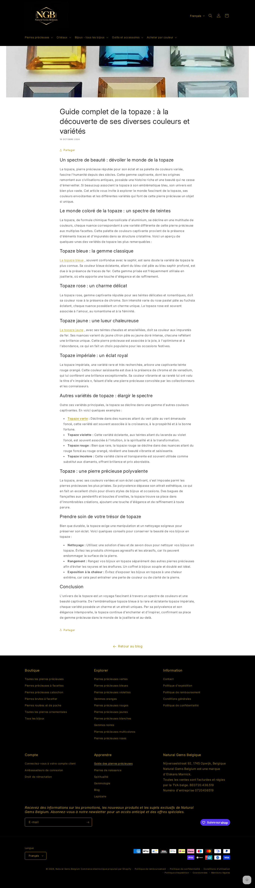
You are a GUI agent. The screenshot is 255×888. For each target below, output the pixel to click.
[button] (38, 37)
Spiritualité (101, 776)
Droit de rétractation (38, 776)
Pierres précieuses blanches (112, 718)
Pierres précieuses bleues (111, 685)
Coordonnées (200, 872)
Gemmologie (102, 783)
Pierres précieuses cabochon (44, 692)
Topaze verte (78, 418)
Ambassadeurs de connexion (44, 770)
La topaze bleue (72, 260)
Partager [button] (69, 150)
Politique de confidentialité (181, 705)
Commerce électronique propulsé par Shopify (106, 868)
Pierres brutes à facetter (41, 698)
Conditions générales (177, 698)
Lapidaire (100, 796)
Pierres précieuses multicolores (114, 731)
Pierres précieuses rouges (111, 705)
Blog (97, 790)
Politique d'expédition (177, 685)
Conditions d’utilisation (217, 868)
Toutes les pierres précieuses (44, 679)
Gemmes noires (104, 725)
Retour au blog (130, 646)
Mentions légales (220, 872)
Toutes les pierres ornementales (46, 711)
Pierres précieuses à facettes (44, 685)
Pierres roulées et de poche (43, 705)
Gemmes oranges (105, 698)
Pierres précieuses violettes (112, 692)
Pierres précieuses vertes (111, 679)
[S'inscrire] (88, 822)
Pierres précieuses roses (110, 738)
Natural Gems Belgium (68, 868)
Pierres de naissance (108, 770)
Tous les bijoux (34, 718)
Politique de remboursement (181, 692)
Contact (168, 679)
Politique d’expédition (177, 872)
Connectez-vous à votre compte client (50, 763)
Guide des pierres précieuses (113, 763)
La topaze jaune (71, 330)
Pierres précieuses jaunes (111, 711)
